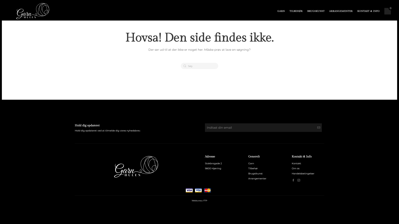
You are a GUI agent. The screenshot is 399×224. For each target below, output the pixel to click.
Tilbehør (296, 11)
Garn (281, 11)
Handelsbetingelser (303, 173)
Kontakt (296, 163)
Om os (295, 168)
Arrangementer (341, 11)
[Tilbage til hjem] (31, 11)
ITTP (205, 200)
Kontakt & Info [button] (368, 11)
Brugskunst (316, 11)
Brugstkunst (255, 173)
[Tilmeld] (319, 127)
